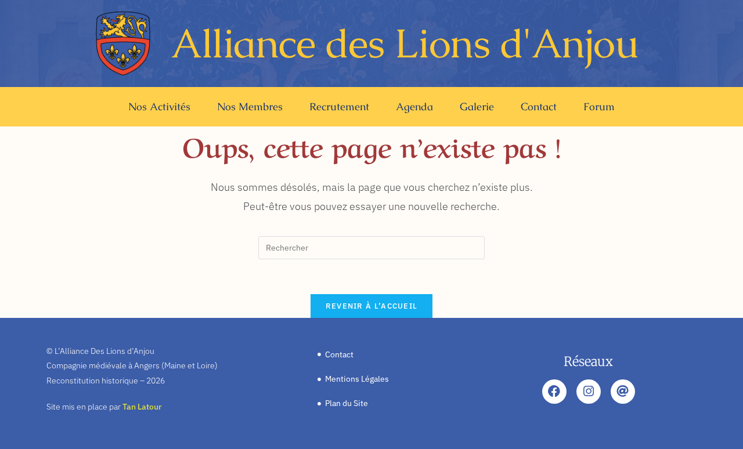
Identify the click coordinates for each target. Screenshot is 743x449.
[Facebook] (554, 391)
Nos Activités (159, 106)
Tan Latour (141, 406)
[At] (623, 391)
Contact (539, 106)
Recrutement (339, 106)
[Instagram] (588, 391)
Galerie (477, 106)
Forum (599, 106)
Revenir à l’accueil (372, 306)
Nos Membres (250, 106)
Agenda (414, 106)
